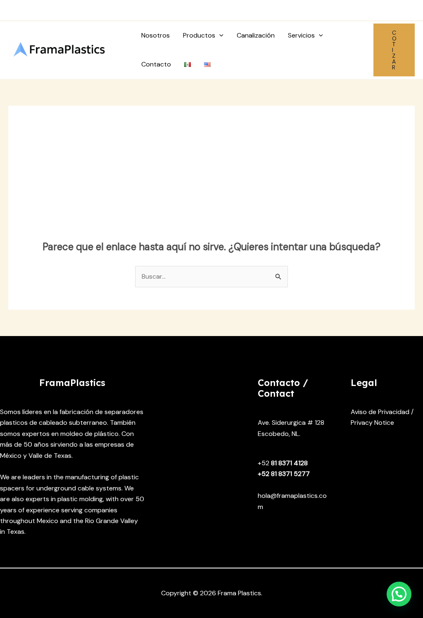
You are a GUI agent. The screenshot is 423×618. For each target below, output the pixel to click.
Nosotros (155, 35)
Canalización (256, 35)
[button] (394, 50)
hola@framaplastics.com (137, 10)
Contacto (156, 64)
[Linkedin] (409, 10)
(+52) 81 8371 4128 (47, 10)
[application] (219, 35)
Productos (199, 35)
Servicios (301, 35)
